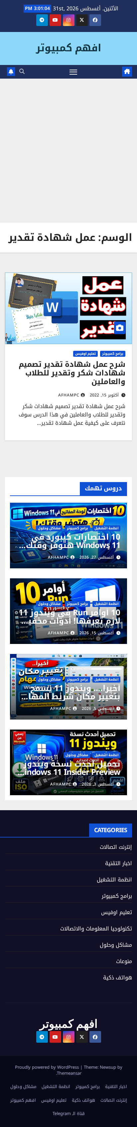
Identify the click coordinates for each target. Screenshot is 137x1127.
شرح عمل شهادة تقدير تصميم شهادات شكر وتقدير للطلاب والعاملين (72, 373)
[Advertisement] (68, 150)
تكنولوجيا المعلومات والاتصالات (96, 928)
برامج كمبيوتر (112, 354)
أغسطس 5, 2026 (98, 708)
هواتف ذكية (117, 977)
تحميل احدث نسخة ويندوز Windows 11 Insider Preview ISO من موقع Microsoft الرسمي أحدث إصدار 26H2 (68, 776)
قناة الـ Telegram (69, 1113)
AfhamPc (68, 395)
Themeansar (69, 1073)
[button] (22, 71)
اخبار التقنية (118, 863)
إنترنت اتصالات (116, 847)
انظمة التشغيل (106, 528)
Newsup (108, 1067)
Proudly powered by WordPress (47, 1067)
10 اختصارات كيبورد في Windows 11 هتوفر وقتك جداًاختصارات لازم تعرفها (73, 545)
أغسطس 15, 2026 (96, 633)
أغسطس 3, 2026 (98, 784)
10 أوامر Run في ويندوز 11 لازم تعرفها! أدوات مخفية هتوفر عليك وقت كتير (69, 621)
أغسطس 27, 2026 (96, 557)
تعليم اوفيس (85, 354)
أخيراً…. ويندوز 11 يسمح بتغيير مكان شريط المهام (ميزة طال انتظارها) (71, 697)
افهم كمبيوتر (68, 48)
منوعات (124, 961)
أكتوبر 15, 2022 (104, 395)
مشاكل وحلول (49, 528)
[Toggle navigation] (73, 72)
